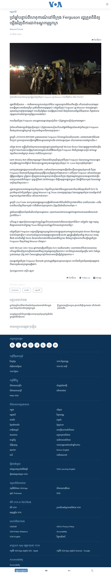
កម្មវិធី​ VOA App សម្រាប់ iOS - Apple (24, 551)
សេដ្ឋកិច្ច (13, 440)
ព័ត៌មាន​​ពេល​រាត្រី (16, 390)
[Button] (96, 39)
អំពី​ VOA (13, 507)
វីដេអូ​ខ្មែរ (13, 361)
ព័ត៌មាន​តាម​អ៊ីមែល (63, 488)
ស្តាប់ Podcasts (16, 493)
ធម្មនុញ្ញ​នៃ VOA (15, 512)
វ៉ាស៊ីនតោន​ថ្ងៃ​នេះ (16, 366)
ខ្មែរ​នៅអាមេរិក (15, 425)
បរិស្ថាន (59, 410)
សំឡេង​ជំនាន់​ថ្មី (62, 385)
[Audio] (69, 570)
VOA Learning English (66, 469)
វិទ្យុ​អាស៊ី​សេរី (61, 537)
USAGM (13, 526)
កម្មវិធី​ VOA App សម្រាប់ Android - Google (73, 551)
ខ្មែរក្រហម (60, 425)
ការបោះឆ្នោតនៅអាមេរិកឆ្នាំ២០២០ (68, 445)
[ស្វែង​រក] (92, 570)
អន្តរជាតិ (13, 12)
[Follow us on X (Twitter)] (18, 345)
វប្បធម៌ (59, 420)
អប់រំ (11, 455)
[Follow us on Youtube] (24, 345)
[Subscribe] (55, 345)
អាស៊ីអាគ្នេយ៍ (14, 430)
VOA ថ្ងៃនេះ (14, 371)
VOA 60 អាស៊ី (62, 366)
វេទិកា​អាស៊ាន (61, 390)
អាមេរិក (12, 420)
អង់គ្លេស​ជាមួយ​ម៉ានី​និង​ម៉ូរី (19, 469)
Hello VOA (14, 395)
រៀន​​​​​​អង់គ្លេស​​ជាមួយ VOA (19, 474)
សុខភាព (13, 450)
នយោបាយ (13, 435)
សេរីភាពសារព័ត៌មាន (64, 440)
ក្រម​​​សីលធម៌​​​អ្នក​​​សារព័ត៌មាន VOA (69, 507)
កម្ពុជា (12, 410)
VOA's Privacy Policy (65, 526)
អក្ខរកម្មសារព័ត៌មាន (63, 435)
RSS (58, 493)
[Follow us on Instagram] (30, 345)
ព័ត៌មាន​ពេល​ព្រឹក (16, 385)
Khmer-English (63, 450)
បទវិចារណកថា (62, 455)
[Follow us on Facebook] (12, 345)
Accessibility (62, 532)
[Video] (46, 570)
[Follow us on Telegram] (37, 345)
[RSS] (43, 345)
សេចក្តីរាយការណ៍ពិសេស (65, 430)
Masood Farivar (16, 29)
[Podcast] (49, 345)
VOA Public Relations (19, 532)
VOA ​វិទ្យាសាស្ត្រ (62, 361)
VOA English (15, 537)
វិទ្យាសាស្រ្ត (60, 415)
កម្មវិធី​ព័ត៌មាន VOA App (19, 488)
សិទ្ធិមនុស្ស (13, 445)
